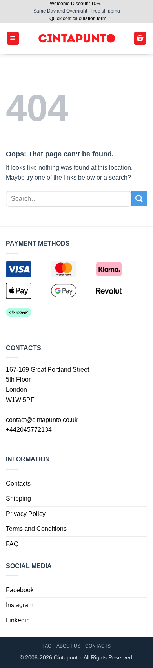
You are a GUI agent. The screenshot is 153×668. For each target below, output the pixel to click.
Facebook (20, 590)
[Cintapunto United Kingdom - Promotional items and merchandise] (76, 38)
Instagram (19, 605)
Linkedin (18, 620)
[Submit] (139, 198)
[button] (13, 38)
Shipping (18, 498)
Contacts (18, 483)
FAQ (12, 544)
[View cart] (140, 38)
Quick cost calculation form (77, 18)
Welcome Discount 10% (75, 3)
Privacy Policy (26, 513)
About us (68, 646)
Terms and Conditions (36, 528)
